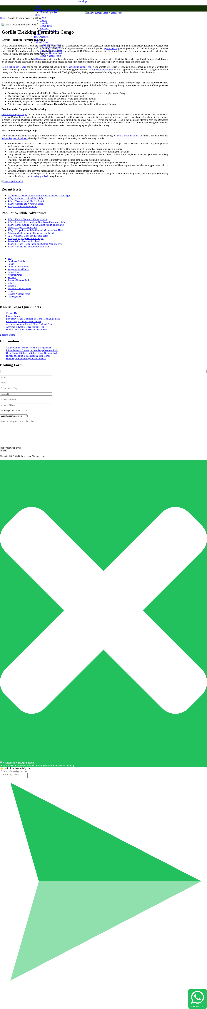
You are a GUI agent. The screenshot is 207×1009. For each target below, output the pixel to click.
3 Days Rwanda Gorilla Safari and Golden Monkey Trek (35, 244)
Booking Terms (7, 334)
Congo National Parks (18, 266)
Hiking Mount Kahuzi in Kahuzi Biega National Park (31, 353)
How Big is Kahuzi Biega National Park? (26, 358)
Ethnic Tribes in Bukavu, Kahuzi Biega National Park (32, 350)
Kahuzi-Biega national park (79, 67)
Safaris (37, 15)
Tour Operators (41, 36)
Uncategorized (15, 296)
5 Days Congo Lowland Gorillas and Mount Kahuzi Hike (35, 230)
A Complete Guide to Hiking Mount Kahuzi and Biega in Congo (39, 195)
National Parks (41, 42)
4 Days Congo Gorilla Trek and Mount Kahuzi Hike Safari (36, 225)
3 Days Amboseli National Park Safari (26, 198)
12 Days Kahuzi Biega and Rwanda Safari (28, 235)
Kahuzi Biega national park (15, 138)
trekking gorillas (39, 176)
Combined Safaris (16, 261)
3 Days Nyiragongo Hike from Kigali (25, 238)
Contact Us (11, 313)
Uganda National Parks (19, 294)
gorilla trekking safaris (128, 135)
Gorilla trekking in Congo (14, 67)
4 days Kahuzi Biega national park (24, 241)
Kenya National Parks (50, 56)
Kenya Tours (46, 26)
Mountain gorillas (48, 12)
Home (37, 6)
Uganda (43, 20)
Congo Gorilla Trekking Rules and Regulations (28, 347)
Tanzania (44, 28)
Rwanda (44, 23)
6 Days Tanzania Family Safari (22, 206)
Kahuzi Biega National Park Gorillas (23, 321)
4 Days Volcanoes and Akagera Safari (26, 201)
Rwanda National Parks (19, 280)
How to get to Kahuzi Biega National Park (26, 329)
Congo (43, 17)
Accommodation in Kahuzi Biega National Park (29, 324)
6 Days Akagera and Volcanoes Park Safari (28, 246)
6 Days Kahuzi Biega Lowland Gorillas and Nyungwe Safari (37, 222)
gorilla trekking (111, 48)
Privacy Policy (13, 316)
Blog (10, 258)
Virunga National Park (102, 69)
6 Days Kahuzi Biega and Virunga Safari (27, 219)
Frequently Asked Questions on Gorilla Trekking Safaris (33, 318)
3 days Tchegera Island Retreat (22, 227)
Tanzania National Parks (51, 53)
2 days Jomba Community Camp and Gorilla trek (31, 233)
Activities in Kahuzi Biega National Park (25, 327)
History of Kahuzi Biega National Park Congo (28, 356)
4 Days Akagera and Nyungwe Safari (25, 203)
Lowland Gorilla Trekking (46, 9)
